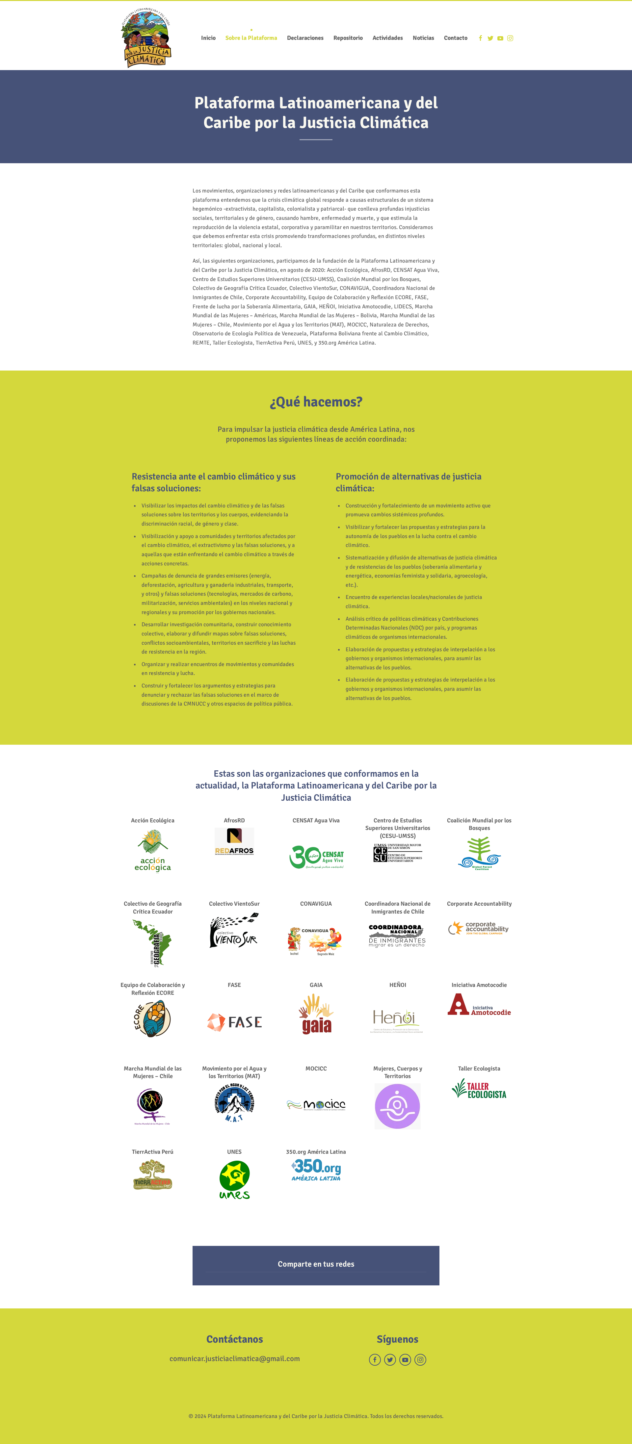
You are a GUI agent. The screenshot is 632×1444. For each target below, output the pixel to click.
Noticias (423, 37)
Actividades (388, 37)
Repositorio (348, 37)
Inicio (208, 37)
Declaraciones (305, 37)
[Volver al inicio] (146, 38)
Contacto (455, 37)
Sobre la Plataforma (251, 37)
